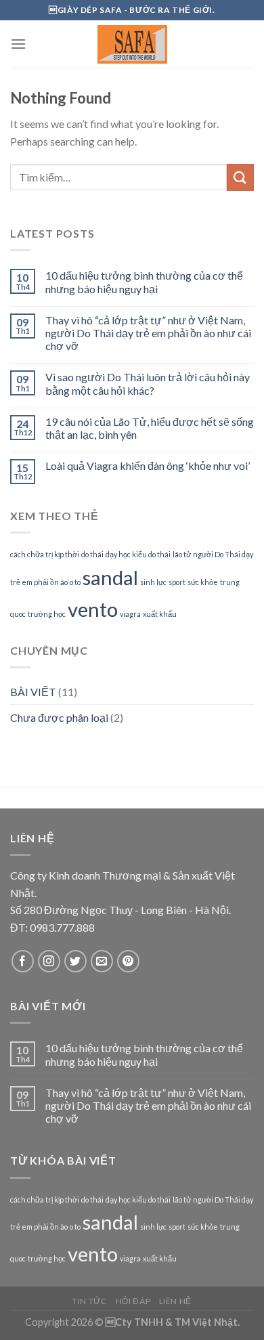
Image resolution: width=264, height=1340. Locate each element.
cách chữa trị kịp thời (44, 554)
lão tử (182, 554)
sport (177, 582)
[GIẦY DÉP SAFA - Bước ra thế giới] (132, 44)
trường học (47, 613)
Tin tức (89, 1301)
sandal (110, 577)
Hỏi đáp (133, 1301)
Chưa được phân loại (59, 717)
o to (75, 582)
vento (93, 609)
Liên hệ (175, 1301)
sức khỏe (203, 582)
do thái (92, 554)
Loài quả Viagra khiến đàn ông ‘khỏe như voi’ (147, 465)
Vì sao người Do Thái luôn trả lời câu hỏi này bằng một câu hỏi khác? (147, 383)
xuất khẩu (160, 613)
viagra (130, 613)
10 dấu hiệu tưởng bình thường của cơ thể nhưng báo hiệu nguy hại (144, 282)
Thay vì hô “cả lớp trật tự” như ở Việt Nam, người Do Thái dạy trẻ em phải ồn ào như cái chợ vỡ (148, 333)
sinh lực (153, 582)
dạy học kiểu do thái (138, 554)
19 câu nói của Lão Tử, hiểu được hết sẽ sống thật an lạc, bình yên (149, 428)
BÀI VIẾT (33, 691)
